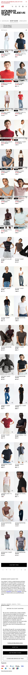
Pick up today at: (7, 25)
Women (9, 604)
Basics (14, 604)
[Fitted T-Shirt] (21, 71)
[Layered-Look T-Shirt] (21, 42)
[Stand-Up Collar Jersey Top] (7, 71)
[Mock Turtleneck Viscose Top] (7, 130)
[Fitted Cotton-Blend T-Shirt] (7, 218)
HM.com (3, 604)
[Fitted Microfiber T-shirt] (21, 306)
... (17, 569)
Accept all (15, 647)
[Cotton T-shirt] (7, 42)
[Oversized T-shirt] (21, 394)
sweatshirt (8, 591)
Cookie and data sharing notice (15, 643)
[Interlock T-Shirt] (21, 130)
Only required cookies (15, 652)
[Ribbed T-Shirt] (7, 159)
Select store (7, 26)
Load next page (14, 565)
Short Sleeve (5, 605)
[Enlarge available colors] (16, 57)
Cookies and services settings (15, 658)
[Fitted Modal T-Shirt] (21, 423)
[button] (7, 50)
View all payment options (6, 671)
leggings (19, 591)
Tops (18, 604)
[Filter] (26, 30)
